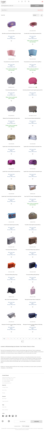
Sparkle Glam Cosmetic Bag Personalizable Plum (11, 171)
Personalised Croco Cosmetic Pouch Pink (11, 61)
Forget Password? (5, 401)
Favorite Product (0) (22, 3)
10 (35, 338)
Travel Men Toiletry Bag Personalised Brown (33, 224)
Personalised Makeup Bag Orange (11, 274)
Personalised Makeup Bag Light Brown (33, 249)
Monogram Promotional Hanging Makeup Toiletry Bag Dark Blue (32, 325)
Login (22, 2)
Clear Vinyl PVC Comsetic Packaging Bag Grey (32, 196)
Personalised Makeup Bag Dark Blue (32, 274)
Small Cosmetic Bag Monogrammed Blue (11, 224)
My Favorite (25, 2)
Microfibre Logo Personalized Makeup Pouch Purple (11, 33)
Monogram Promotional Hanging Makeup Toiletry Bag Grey (11, 325)
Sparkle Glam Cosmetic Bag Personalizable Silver (33, 146)
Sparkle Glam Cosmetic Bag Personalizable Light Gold (11, 196)
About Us (4, 385)
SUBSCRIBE (36, 421)
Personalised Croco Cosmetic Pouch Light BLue (32, 61)
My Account (4, 398)
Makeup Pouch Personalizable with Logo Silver (11, 118)
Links (3, 413)
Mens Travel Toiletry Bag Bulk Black (11, 299)
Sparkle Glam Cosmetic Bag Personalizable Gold (11, 146)
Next (40, 338)
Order (28, 2)
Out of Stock (4, 390)
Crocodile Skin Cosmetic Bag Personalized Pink (32, 33)
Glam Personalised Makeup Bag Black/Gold (32, 118)
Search (37, 5)
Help (3, 404)
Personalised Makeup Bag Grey (11, 249)
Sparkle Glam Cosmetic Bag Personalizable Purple (33, 171)
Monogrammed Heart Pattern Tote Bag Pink (32, 299)
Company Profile (5, 387)
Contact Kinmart (5, 375)
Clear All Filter (40, 10)
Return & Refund (5, 409)
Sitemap (3, 392)
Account (4, 396)
